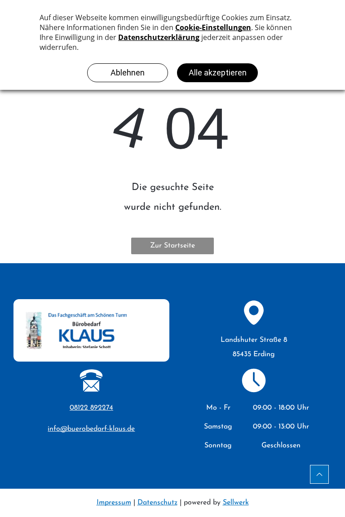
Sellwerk (236, 502)
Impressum (114, 502)
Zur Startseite (172, 245)
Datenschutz (157, 502)
